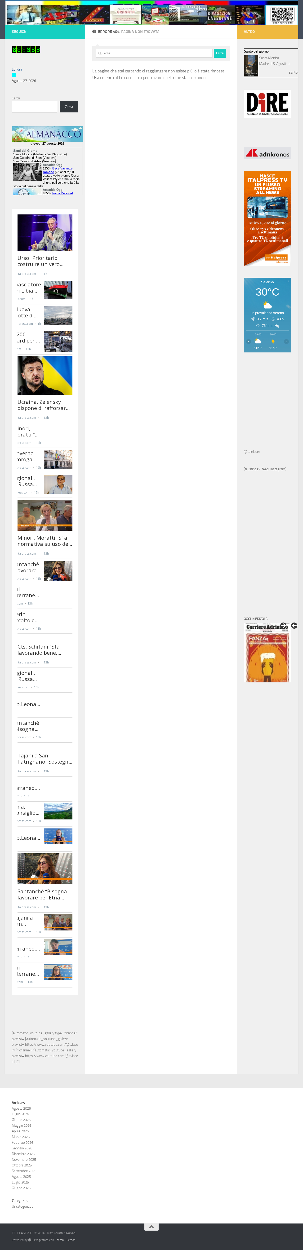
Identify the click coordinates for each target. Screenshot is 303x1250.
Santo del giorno (256, 51)
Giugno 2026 (21, 1120)
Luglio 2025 (20, 1182)
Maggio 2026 (21, 1125)
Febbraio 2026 (22, 1142)
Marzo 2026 (21, 1137)
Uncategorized (22, 1206)
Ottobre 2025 (22, 1165)
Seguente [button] (283, 626)
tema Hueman (66, 1240)
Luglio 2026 (20, 1114)
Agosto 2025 (21, 1176)
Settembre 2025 (24, 1171)
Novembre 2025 (24, 1159)
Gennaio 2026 (22, 1148)
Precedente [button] (294, 626)
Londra (17, 69)
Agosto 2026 (21, 1108)
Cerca (16, 98)
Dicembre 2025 (23, 1154)
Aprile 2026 (20, 1131)
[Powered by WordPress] (29, 1239)
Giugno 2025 (21, 1188)
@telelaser (252, 451)
